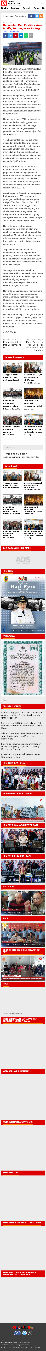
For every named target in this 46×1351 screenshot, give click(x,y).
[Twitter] (37, 16)
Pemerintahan (14, 31)
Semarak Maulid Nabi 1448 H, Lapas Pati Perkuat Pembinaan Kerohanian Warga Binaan (21, 726)
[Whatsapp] (26, 35)
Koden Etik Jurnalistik (31, 1347)
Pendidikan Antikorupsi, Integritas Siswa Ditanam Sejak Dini (12, 510)
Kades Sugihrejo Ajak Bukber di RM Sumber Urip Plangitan (34, 344)
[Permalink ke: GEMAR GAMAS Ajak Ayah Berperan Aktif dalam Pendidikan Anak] (33, 367)
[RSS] (41, 16)
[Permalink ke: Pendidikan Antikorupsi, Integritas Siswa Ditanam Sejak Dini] (12, 393)
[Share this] (5, 35)
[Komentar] (31, 35)
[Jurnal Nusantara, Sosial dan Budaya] (11, 3)
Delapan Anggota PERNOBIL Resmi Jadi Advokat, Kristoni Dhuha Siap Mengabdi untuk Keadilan (21, 715)
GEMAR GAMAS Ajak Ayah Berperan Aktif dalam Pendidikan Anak (33, 486)
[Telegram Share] (21, 35)
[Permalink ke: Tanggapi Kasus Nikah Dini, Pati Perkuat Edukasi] (12, 367)
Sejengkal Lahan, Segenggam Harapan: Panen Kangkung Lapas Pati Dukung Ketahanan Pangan (21, 747)
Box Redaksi (25, 1342)
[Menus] (43, 3)
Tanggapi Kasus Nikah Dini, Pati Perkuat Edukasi (11, 377)
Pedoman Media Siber (10, 1347)
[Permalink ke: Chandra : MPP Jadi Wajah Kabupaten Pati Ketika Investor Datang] (33, 419)
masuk (17, 457)
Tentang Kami (7, 1345)
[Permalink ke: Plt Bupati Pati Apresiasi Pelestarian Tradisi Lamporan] (33, 393)
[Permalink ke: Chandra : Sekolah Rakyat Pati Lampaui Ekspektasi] (12, 419)
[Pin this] (15, 35)
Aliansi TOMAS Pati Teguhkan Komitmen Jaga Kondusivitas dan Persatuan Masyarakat (22, 736)
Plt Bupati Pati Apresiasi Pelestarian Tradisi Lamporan (33, 510)
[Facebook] (31, 16)
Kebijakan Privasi (22, 1345)
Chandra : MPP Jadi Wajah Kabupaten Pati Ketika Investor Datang (33, 534)
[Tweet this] (10, 35)
